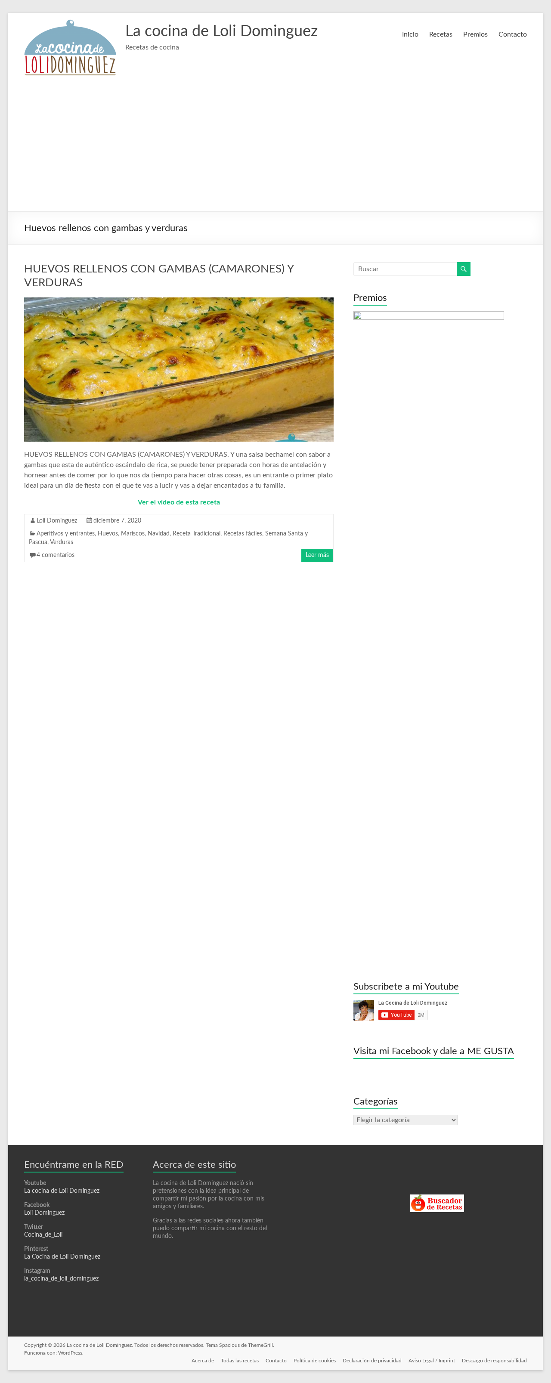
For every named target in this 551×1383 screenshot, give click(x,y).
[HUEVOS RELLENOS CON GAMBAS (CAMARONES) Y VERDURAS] (179, 301)
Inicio (410, 34)
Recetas (440, 34)
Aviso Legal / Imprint (432, 1360)
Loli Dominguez (57, 521)
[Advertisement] (276, 147)
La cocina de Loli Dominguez (221, 31)
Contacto (512, 34)
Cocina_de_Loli (43, 1235)
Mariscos (133, 534)
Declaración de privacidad (372, 1360)
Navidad (159, 534)
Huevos (108, 534)
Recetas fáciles (242, 534)
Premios (475, 34)
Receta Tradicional (196, 534)
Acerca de (203, 1360)
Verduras (61, 542)
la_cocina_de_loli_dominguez (61, 1279)
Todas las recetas (240, 1360)
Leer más (317, 555)
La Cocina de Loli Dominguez (62, 1257)
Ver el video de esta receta (179, 502)
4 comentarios (55, 555)
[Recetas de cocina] (437, 1198)
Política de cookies (315, 1360)
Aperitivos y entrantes (66, 534)
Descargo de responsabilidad (494, 1360)
